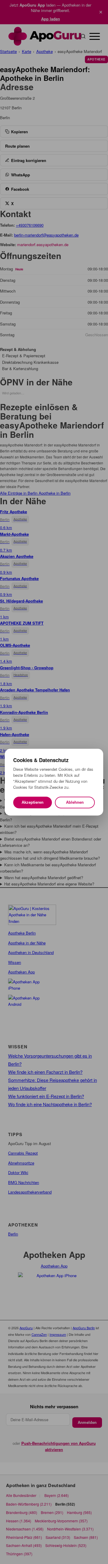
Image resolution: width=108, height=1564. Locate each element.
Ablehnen (75, 802)
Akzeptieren (33, 802)
